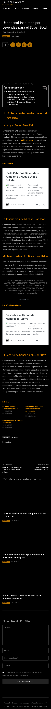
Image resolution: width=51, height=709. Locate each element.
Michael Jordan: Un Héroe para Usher (22, 99)
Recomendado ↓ (9, 163)
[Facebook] (12, 44)
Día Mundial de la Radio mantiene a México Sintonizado (34, 409)
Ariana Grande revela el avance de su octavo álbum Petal (21, 597)
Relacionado (13, 104)
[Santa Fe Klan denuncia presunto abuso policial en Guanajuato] (25, 538)
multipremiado (27, 140)
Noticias (6, 36)
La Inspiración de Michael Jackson (21, 97)
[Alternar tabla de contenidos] (43, 88)
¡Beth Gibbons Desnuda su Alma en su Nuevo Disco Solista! (12, 469)
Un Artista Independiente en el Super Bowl (21, 92)
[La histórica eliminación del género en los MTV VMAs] (25, 497)
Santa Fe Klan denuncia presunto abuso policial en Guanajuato (23, 556)
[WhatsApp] (24, 44)
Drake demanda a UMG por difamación (12, 421)
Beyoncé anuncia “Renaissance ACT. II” (10, 407)
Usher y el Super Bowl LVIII (18, 94)
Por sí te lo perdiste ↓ (11, 305)
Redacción (6, 442)
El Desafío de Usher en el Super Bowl (22, 102)
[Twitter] (18, 44)
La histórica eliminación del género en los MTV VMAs (24, 515)
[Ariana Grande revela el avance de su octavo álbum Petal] (25, 579)
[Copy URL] (29, 44)
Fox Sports (14, 437)
